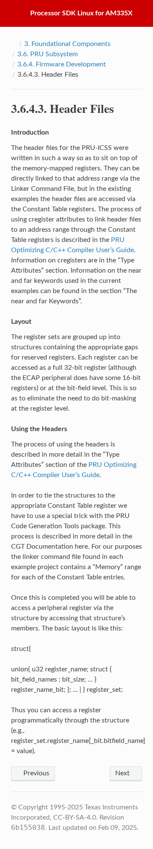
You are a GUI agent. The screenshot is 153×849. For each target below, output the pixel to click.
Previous (35, 773)
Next (123, 773)
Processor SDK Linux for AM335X (81, 13)
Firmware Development (61, 64)
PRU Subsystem (47, 54)
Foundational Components (67, 43)
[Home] (13, 43)
